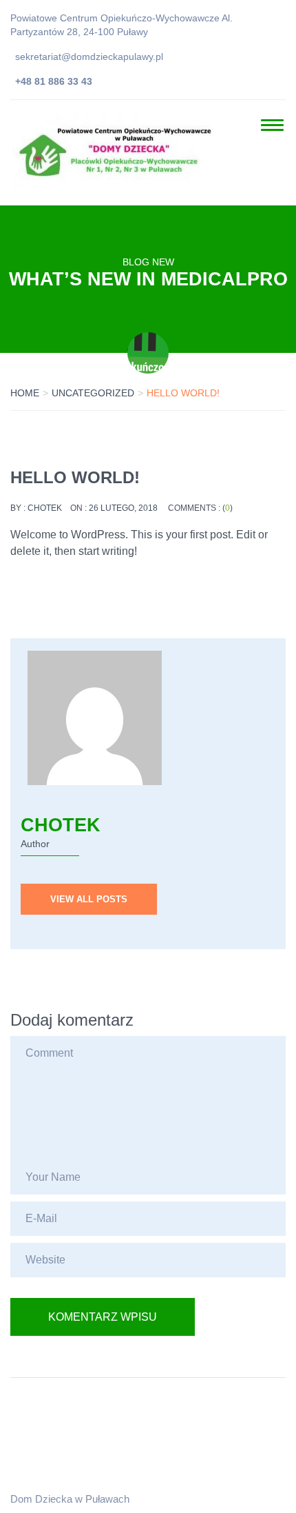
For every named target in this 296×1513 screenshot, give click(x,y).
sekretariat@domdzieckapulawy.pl (89, 56)
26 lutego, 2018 (123, 508)
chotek (45, 508)
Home (24, 392)
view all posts (88, 899)
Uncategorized (93, 392)
